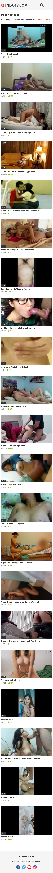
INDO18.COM (16, 5)
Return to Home (43, 20)
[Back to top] (48, 867)
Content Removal (26, 856)
